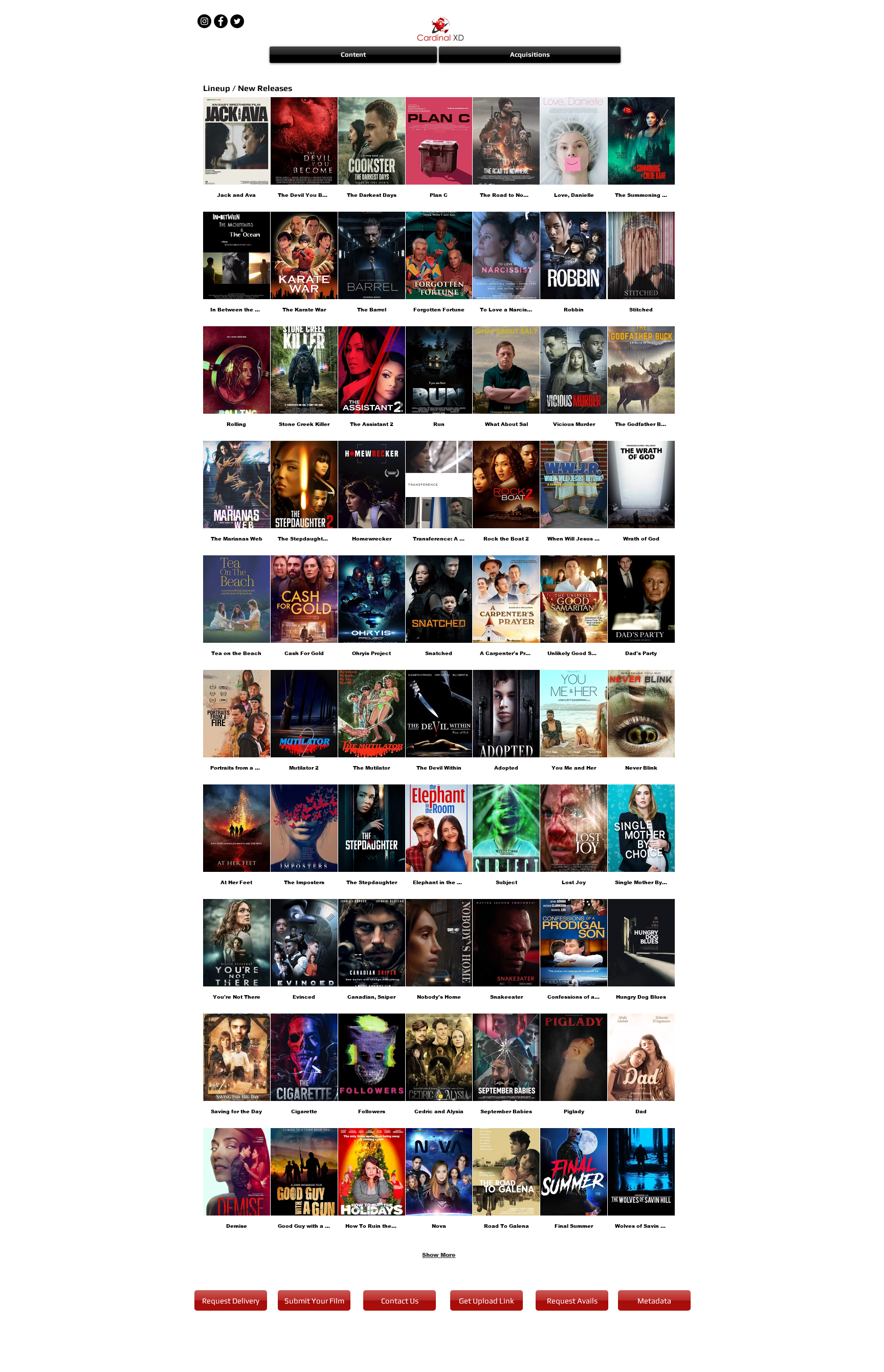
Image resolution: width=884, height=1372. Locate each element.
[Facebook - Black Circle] (221, 21)
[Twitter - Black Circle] (237, 21)
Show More (438, 1255)
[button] (354, 55)
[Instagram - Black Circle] (204, 21)
